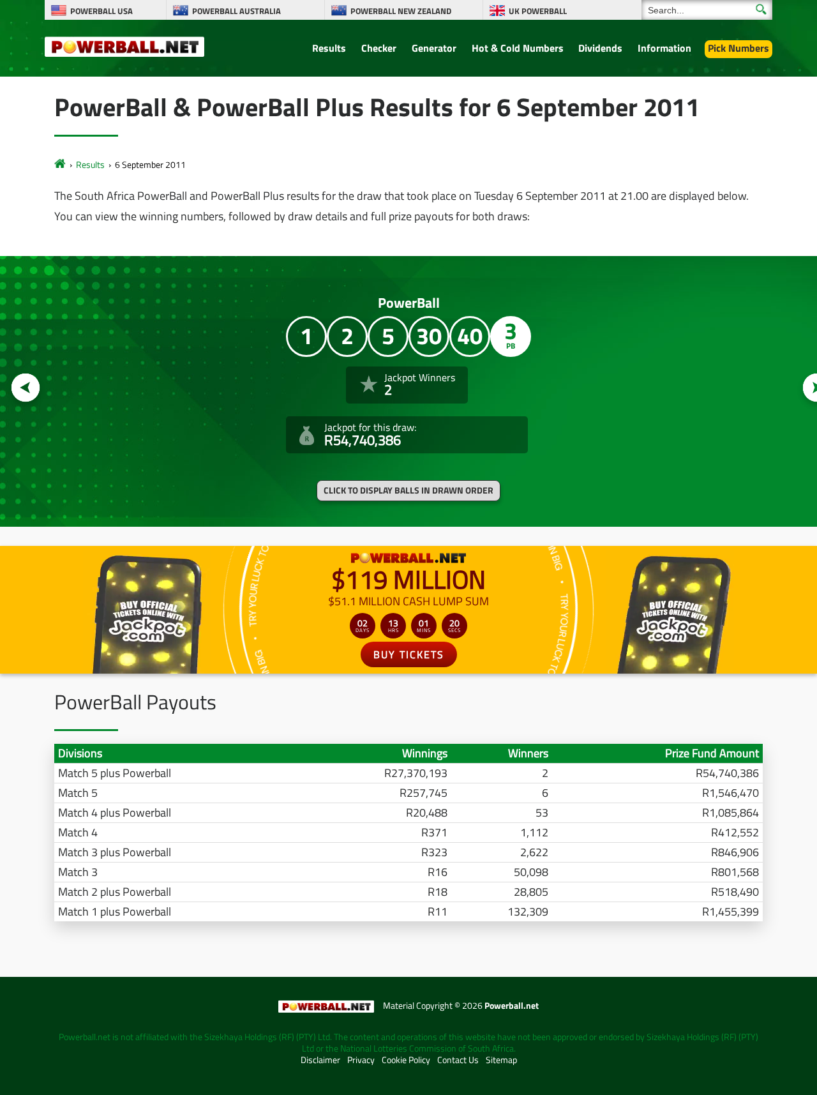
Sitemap (501, 1060)
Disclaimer (320, 1060)
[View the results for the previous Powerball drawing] (25, 388)
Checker (378, 48)
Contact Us (458, 1060)
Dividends (600, 48)
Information (664, 48)
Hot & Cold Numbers (518, 48)
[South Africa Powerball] (124, 46)
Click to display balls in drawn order (408, 490)
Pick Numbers (738, 48)
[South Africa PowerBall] (60, 164)
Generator (434, 48)
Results (329, 48)
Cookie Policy (406, 1060)
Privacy (361, 1060)
